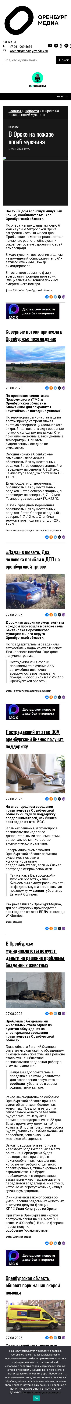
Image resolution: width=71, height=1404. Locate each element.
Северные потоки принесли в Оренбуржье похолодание (34, 335)
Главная (15, 111)
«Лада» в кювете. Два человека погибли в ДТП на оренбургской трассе (33, 559)
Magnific (17, 922)
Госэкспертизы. (37, 1230)
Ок (36, 1398)
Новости (32, 111)
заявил (38, 890)
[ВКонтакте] (47, 297)
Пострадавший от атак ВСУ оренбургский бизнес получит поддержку (35, 739)
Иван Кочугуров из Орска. (36, 1209)
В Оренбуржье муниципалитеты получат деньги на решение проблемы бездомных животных (35, 954)
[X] (59, 297)
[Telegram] (55, 297)
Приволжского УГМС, (23, 399)
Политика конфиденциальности (41, 1392)
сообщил (17, 1084)
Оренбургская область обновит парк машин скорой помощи (33, 1285)
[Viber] (63, 297)
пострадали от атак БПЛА (27, 912)
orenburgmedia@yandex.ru (29, 51)
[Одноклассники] (51, 297)
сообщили (34, 677)
